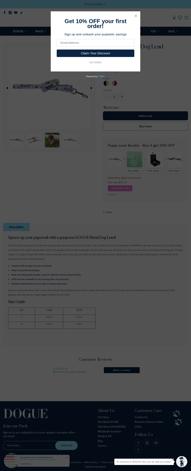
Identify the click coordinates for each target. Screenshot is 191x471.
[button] (181, 461)
